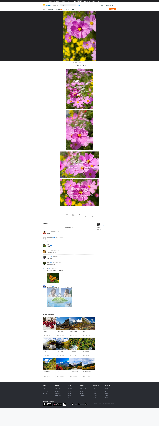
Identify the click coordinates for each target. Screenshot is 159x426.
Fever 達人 (45, 390)
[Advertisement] (79, 210)
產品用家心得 (58, 395)
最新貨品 (94, 390)
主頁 (44, 9)
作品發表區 (45, 393)
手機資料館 (57, 391)
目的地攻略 (82, 391)
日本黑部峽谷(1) (47, 371)
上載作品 (112, 9)
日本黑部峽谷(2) (86, 351)
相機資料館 (57, 388)
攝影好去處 (83, 388)
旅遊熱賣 (82, 390)
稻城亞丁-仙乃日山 (73, 331)
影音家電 (69, 395)
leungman (49, 250)
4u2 (47, 231)
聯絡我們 (107, 390)
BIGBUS (48, 256)
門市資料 (94, 388)
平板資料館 (57, 393)
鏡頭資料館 (57, 390)
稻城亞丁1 (85, 331)
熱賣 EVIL (94, 397)
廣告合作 (107, 391)
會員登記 (107, 393)
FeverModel (45, 391)
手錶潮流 (69, 397)
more (58, 314)
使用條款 (107, 395)
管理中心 (67, 9)
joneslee (76, 62)
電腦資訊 (69, 393)
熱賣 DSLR (95, 395)
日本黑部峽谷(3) (73, 351)
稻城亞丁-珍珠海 (60, 351)
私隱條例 (107, 397)
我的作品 (58, 9)
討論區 (44, 395)
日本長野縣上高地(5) (74, 371)
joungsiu (48, 262)
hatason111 (49, 285)
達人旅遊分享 (82, 395)
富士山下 (58, 371)
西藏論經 (45, 331)
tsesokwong (49, 237)
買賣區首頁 (70, 388)
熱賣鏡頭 (94, 393)
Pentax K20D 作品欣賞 (103, 224)
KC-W (48, 244)
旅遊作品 (82, 393)
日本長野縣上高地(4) (87, 371)
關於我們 (107, 388)
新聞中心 (44, 388)
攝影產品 (69, 390)
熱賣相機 (94, 391)
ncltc (48, 268)
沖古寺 (45, 351)
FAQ (73, 9)
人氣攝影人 (50, 9)
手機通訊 (69, 391)
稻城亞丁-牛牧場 (60, 331)
